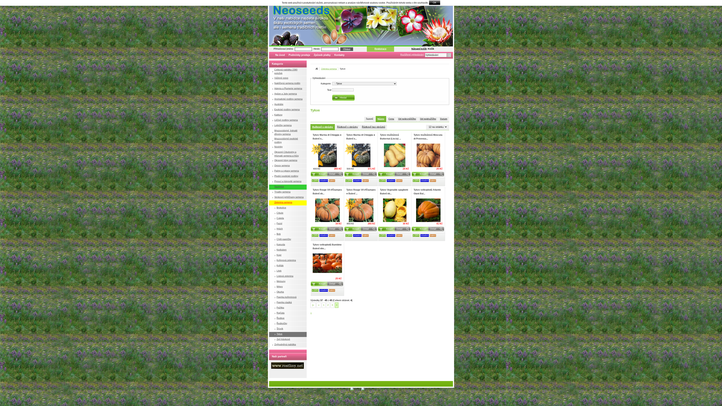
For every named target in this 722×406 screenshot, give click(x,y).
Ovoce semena (282, 165)
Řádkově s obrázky (347, 127)
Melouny (281, 281)
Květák (280, 265)
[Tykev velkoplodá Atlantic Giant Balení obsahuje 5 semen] (428, 210)
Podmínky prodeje (299, 55)
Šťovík (280, 328)
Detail (332, 174)
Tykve (279, 334)
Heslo (317, 49)
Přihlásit (346, 49)
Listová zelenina (285, 276)
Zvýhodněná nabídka (285, 344)
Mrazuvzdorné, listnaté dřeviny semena (285, 132)
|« (313, 305)
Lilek (279, 271)
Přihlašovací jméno (283, 49)
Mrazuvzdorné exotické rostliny (286, 140)
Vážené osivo (281, 78)
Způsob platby (322, 55)
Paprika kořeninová (287, 297)
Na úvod (280, 55)
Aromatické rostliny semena (288, 99)
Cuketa (280, 218)
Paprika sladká (284, 302)
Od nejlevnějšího (407, 119)
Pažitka (280, 307)
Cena (391, 119)
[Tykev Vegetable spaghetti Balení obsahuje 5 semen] (394, 210)
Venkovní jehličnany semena (289, 197)
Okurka (280, 292)
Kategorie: (326, 83)
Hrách (280, 228)
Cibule (280, 213)
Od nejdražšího (428, 119)
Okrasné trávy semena (285, 160)
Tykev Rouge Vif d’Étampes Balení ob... (327, 192)
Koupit (322, 174)
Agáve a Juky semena (285, 93)
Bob (279, 234)
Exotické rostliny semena (287, 109)
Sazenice (279, 186)
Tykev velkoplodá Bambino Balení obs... (327, 246)
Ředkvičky (282, 323)
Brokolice (281, 207)
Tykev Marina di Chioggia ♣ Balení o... (327, 137)
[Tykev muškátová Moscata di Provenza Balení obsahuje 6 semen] (428, 155)
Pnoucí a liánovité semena (287, 181)
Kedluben (282, 249)
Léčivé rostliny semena (286, 120)
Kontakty (339, 55)
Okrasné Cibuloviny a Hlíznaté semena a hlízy (286, 154)
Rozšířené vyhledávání (412, 54)
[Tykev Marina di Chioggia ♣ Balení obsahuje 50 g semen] (327, 155)
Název (381, 119)
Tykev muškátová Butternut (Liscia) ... (390, 137)
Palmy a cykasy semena (286, 171)
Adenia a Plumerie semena (288, 88)
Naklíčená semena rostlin (287, 83)
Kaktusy (278, 115)
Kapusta (281, 244)
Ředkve (280, 318)
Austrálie (278, 104)
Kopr (279, 255)
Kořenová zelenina (286, 260)
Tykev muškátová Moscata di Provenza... (428, 137)
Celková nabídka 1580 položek (285, 71)
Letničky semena (283, 125)
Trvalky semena (282, 192)
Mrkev (280, 286)
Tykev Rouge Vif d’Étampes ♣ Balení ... (361, 192)
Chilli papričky (284, 239)
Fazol (279, 223)
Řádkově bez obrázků (373, 127)
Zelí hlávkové (283, 339)
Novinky (278, 146)
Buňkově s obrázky (322, 127)
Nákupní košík (419, 49)
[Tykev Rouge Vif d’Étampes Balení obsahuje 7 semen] (327, 210)
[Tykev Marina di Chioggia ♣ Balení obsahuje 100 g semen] (361, 155)
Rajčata (280, 313)
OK (434, 2)
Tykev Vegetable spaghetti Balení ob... (394, 192)
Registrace (380, 49)
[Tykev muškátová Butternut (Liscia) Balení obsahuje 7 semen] (394, 155)
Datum (443, 119)
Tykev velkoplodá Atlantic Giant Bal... (427, 192)
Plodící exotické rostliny (286, 176)
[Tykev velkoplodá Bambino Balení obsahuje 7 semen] (327, 263)
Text (329, 90)
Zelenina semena (283, 202)
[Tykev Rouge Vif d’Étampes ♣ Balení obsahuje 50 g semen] (361, 210)
